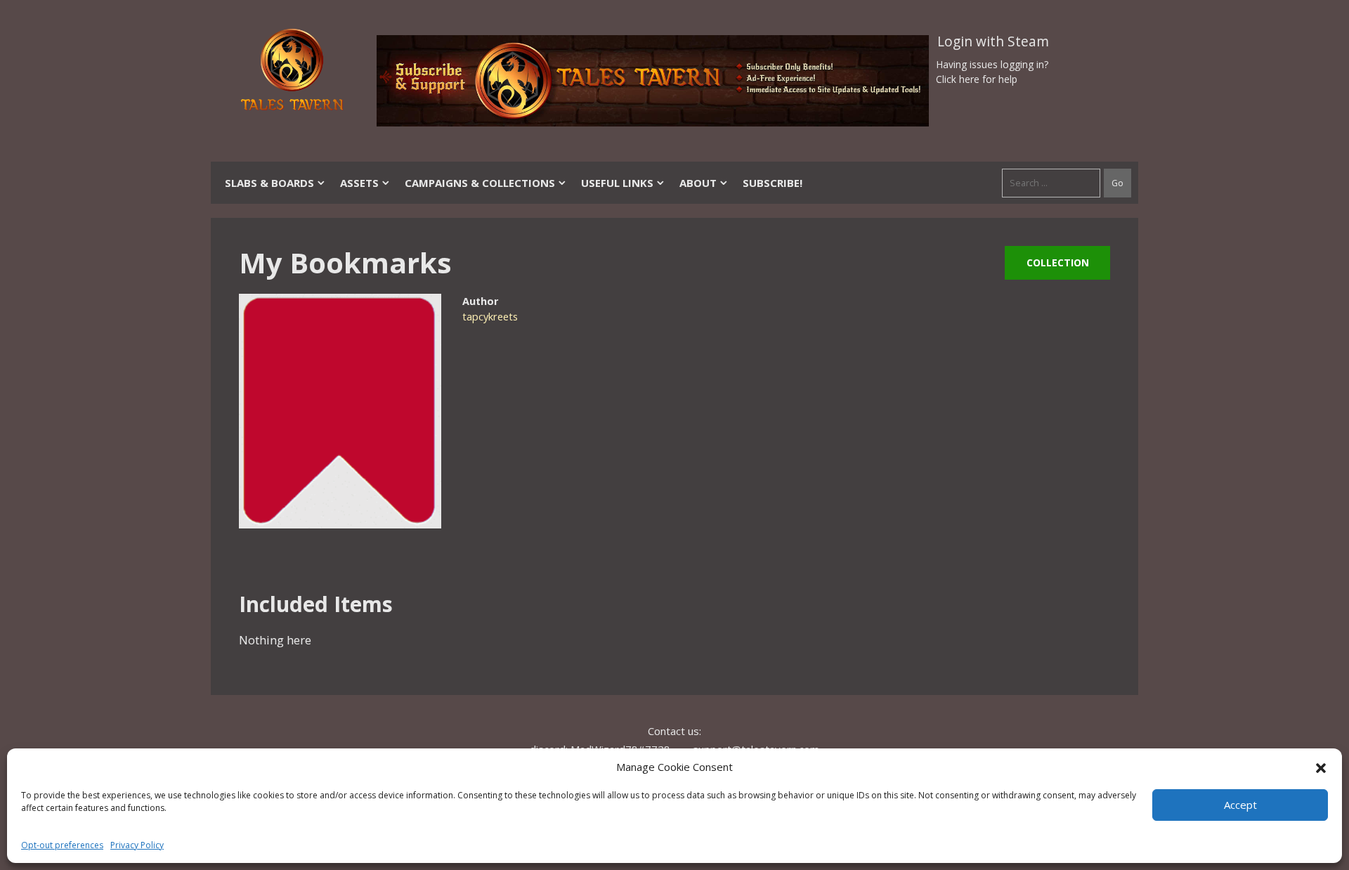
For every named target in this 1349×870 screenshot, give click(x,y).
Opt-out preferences (62, 845)
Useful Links (617, 183)
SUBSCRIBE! (772, 183)
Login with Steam (993, 41)
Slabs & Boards (269, 183)
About (698, 183)
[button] (1321, 767)
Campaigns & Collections (480, 183)
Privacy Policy (137, 845)
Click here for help (976, 79)
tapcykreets (490, 316)
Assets (359, 183)
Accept (1240, 805)
